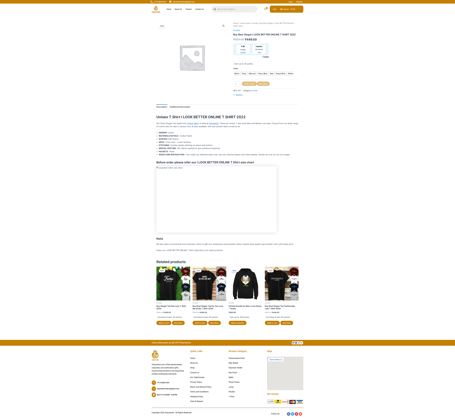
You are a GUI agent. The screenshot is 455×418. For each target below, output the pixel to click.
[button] (223, 26)
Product (189, 9)
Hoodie (255, 23)
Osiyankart (214, 123)
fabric (193, 123)
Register (299, 2)
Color (235, 68)
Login (290, 2)
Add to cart (249, 84)
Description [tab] (161, 107)
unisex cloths (245, 23)
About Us (178, 9)
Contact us (199, 9)
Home (169, 9)
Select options (237, 323)
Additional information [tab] (180, 107)
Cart (275, 9)
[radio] (237, 73)
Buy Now (263, 84)
